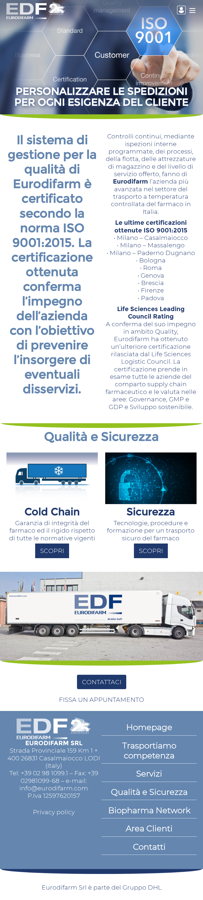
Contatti (149, 847)
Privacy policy (54, 812)
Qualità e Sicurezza (149, 792)
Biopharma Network (149, 810)
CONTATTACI (101, 682)
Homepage (149, 727)
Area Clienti (149, 828)
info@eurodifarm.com (53, 788)
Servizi (149, 773)
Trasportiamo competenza (149, 750)
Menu (192, 10)
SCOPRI (52, 550)
